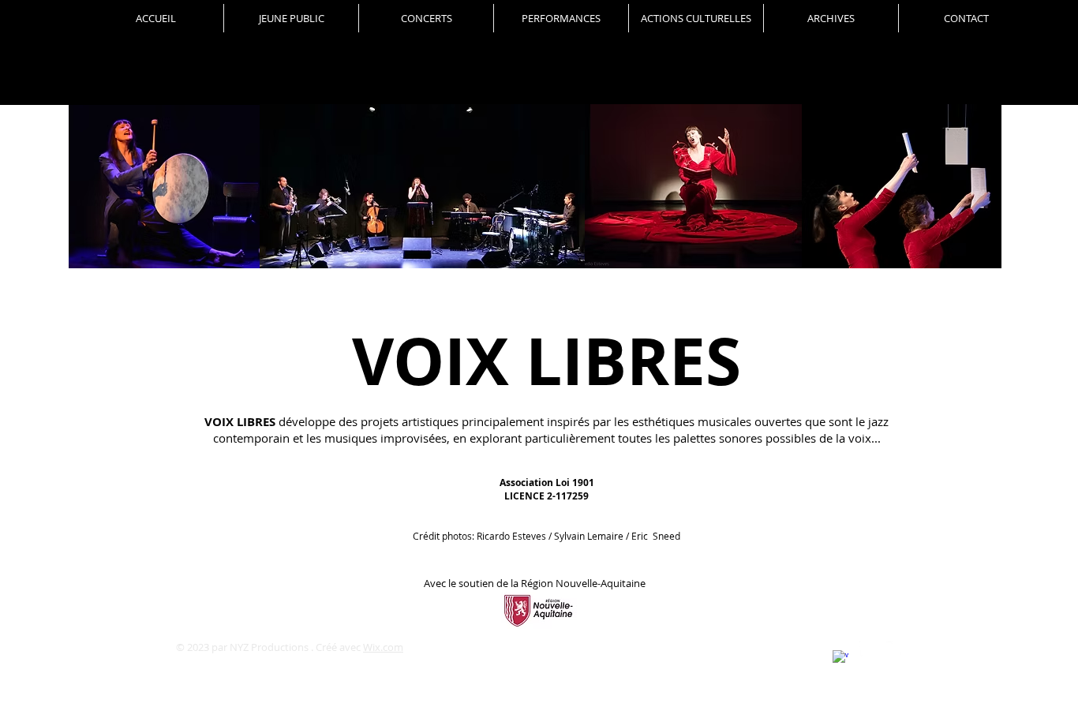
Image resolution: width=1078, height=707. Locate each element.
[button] (426, 18)
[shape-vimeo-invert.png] (867, 649)
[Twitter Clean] (894, 649)
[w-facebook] (840, 658)
